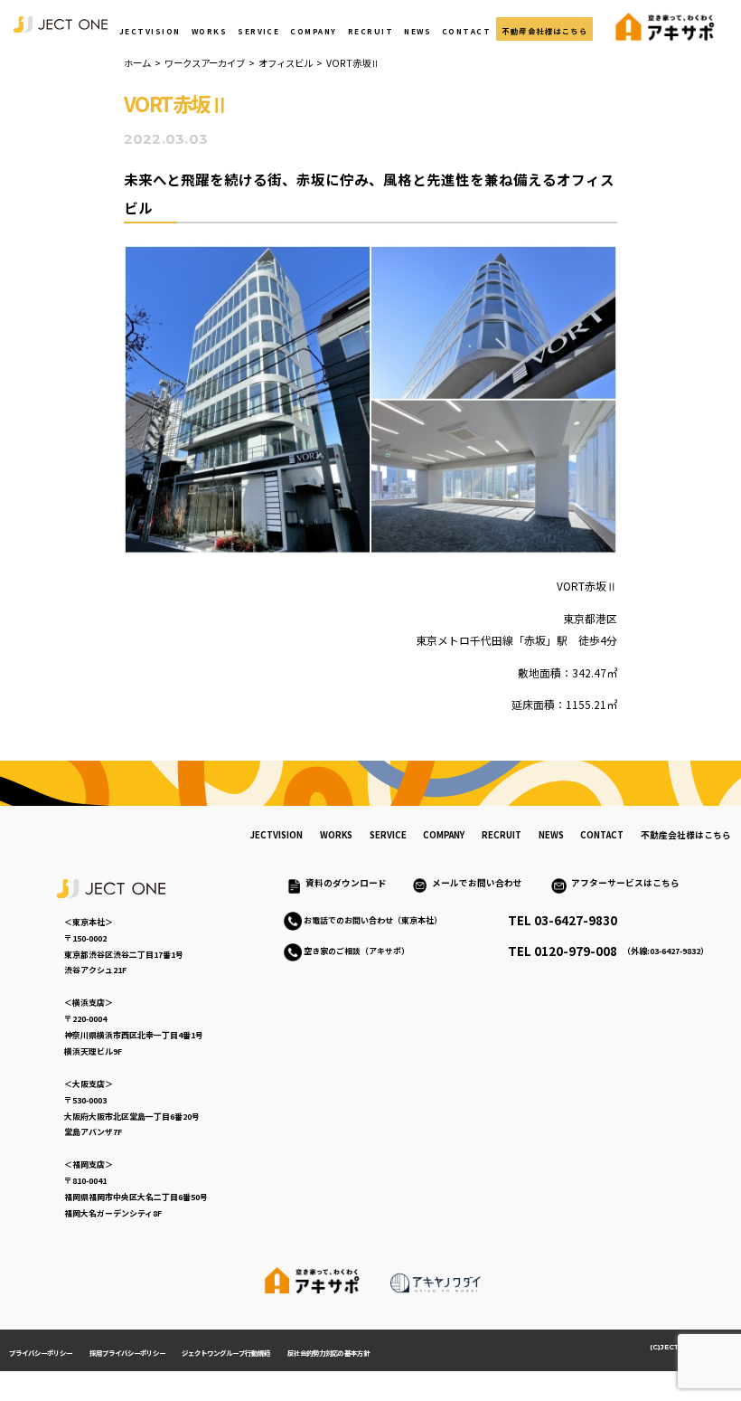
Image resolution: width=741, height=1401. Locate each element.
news (551, 834)
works (336, 834)
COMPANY (313, 30)
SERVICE (258, 30)
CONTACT (466, 30)
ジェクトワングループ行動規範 (226, 1353)
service (388, 834)
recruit (501, 834)
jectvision (276, 834)
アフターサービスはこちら (625, 882)
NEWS (417, 30)
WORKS (209, 30)
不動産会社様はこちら (544, 30)
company (443, 834)
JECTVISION (150, 30)
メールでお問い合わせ (481, 882)
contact (602, 834)
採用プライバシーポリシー (127, 1353)
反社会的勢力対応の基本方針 (328, 1353)
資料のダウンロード (346, 882)
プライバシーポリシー (40, 1353)
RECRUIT (370, 30)
